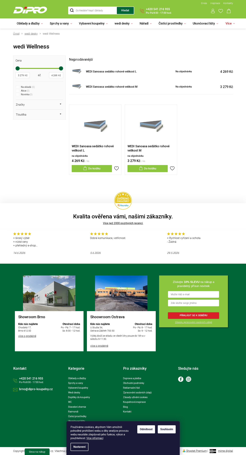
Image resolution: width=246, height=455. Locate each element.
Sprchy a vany (75, 383)
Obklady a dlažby (77, 378)
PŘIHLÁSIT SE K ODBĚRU (193, 315)
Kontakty (228, 3)
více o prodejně (27, 336)
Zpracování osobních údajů (137, 392)
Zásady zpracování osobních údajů (193, 322)
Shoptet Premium (196, 450)
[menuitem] (29, 23)
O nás (204, 3)
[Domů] (17, 33)
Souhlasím (166, 429)
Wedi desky (74, 392)
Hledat (125, 10)
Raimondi (73, 411)
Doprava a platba (132, 378)
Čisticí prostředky (77, 416)
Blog (125, 407)
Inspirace (215, 3)
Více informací (94, 438)
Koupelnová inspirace (134, 402)
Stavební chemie (77, 407)
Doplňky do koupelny (79, 397)
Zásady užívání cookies (135, 397)
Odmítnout (146, 429)
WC (70, 402)
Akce (25, 90)
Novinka (26, 94)
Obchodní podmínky (133, 383)
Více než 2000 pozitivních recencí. (123, 223)
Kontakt (127, 411)
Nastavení (79, 446)
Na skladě (27, 87)
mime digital (225, 450)
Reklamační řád (131, 387)
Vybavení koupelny (78, 387)
